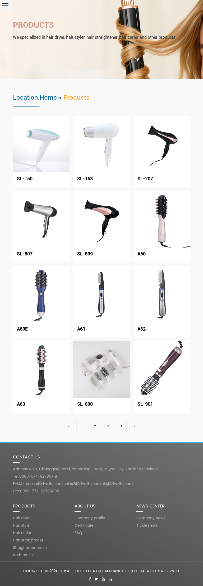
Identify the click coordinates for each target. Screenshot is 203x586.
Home (48, 97)
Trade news (147, 525)
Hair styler (22, 525)
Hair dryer (22, 518)
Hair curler (22, 533)
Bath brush (23, 555)
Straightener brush (30, 548)
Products (33, 25)
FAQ (78, 533)
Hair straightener (28, 540)
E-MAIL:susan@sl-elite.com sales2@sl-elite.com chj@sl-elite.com (73, 484)
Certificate (84, 525)
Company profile (90, 518)
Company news (150, 518)
